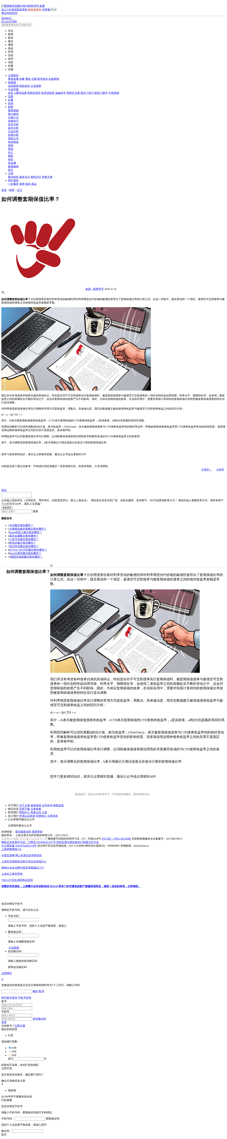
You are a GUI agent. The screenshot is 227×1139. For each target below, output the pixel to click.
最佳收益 (13, 177)
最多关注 (24, 177)
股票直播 (13, 79)
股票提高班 (34, 93)
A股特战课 (20, 93)
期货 (10, 149)
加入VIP (6, 9)
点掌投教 (36, 808)
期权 (10, 156)
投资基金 (13, 142)
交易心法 (13, 117)
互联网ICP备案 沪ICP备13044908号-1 (22, 838)
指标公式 (13, 138)
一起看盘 (13, 184)
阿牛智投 (13, 180)
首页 (10, 93)
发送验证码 (39, 1018)
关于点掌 (24, 805)
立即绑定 (6, 973)
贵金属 (12, 163)
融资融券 (13, 166)
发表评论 (7, 507)
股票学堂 (94, 289)
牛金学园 (13, 89)
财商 (10, 107)
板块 (28, 184)
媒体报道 (36, 805)
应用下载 (24, 808)
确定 (35, 991)
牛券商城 (113, 93)
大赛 (10, 173)
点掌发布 (52, 815)
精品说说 (24, 86)
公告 (44, 812)
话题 (10, 96)
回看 (22, 79)
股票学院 (37, 831)
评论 (4, 490)
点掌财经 (13, 75)
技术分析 (13, 124)
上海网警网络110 (11, 849)
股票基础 (13, 110)
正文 (19, 190)
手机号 (5, 1011)
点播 (34, 79)
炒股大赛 (47, 177)
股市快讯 (42, 79)
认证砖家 (36, 86)
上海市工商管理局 (12, 873)
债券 (10, 145)
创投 (10, 159)
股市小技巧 (87, 93)
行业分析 (13, 131)
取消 (41, 991)
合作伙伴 (47, 805)
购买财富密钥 (19, 9)
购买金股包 (34, 9)
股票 (22, 184)
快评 (10, 103)
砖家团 (12, 82)
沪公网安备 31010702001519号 (19, 845)
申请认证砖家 (27, 815)
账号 (4, 1001)
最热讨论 (36, 177)
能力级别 (13, 114)
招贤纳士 (41, 815)
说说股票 (13, 86)
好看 (10, 100)
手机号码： (8, 1118)
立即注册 (20, 1025)
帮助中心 (24, 812)
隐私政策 (58, 805)
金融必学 (60, 93)
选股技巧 (13, 121)
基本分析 (13, 128)
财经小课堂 (101, 93)
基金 (34, 184)
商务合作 (36, 812)
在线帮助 (54, 79)
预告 (28, 79)
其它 (10, 170)
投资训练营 (48, 93)
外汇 (10, 152)
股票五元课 (73, 93)
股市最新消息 (23, 831)
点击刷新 (14, 947)
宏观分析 (13, 135)
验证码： (6, 1130)
